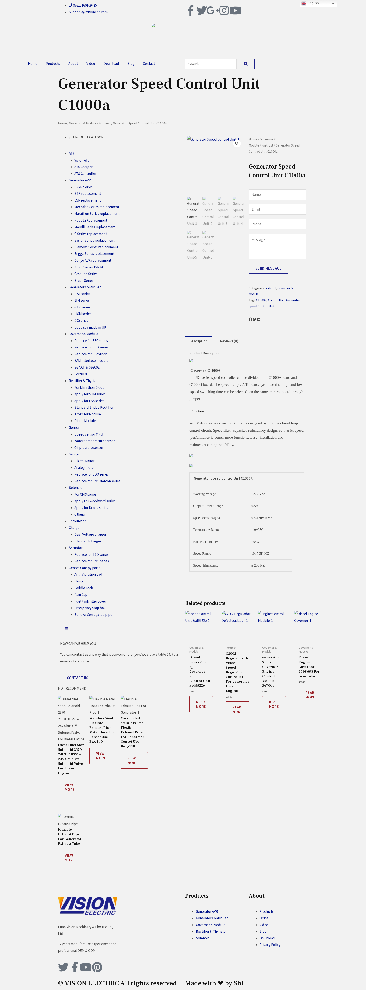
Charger (75, 527)
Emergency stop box (89, 608)
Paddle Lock (83, 588)
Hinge (78, 581)
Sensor (74, 427)
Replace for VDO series (91, 474)
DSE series (82, 294)
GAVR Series (83, 187)
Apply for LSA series (89, 400)
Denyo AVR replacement (92, 260)
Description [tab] (198, 341)
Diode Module (85, 420)
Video (90, 63)
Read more (201, 704)
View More (70, 787)
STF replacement (87, 193)
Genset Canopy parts (84, 568)
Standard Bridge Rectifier (94, 407)
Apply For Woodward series (94, 501)
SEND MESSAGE (268, 268)
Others (79, 514)
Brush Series (83, 280)
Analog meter (84, 467)
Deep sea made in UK (90, 327)
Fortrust (105, 123)
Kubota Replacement (90, 220)
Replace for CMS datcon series (97, 481)
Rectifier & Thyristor (84, 380)
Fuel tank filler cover (90, 601)
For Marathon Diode (89, 387)
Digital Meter (84, 461)
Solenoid (76, 487)
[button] (237, 143)
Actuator (75, 547)
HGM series (82, 313)
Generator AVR (80, 180)
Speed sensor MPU (88, 434)
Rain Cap (80, 594)
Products (53, 63)
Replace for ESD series (91, 347)
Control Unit (276, 300)
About (73, 63)
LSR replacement (87, 200)
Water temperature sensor (94, 440)
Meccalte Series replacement (96, 207)
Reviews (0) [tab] (229, 341)
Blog (131, 63)
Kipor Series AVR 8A (89, 267)
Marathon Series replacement (97, 213)
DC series (81, 320)
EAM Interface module (91, 360)
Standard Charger (87, 541)
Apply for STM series (89, 394)
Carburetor (77, 521)
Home (32, 63)
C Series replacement (90, 233)
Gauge (74, 454)
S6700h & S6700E (87, 367)
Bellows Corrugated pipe (93, 614)
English (312, 3)
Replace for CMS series (91, 561)
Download (111, 63)
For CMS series (85, 494)
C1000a (261, 300)
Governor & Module (82, 123)
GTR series (82, 307)
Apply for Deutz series (91, 507)
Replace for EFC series (91, 340)
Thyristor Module (87, 414)
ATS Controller (85, 173)
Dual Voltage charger (90, 534)
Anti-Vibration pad (88, 574)
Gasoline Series (85, 273)
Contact (149, 63)
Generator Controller (85, 287)
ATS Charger (83, 167)
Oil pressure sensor (88, 447)
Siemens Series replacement (96, 247)
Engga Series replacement (94, 253)
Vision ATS (82, 160)
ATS (72, 153)
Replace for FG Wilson (90, 354)
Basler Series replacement (94, 240)
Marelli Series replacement (95, 227)
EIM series (82, 300)
